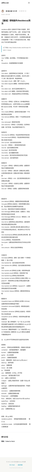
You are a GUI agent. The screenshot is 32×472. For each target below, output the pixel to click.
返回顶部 (20, 465)
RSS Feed (12, 465)
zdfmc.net (5, 3)
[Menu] (29, 2)
